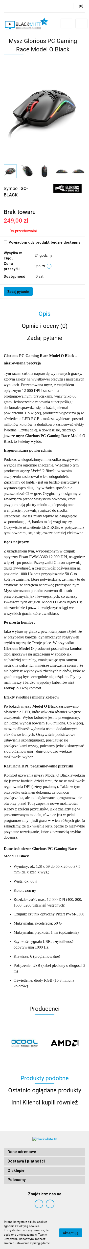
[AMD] (64, 1043)
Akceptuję (71, 1233)
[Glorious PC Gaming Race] (67, 188)
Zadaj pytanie (18, 292)
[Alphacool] (24, 1043)
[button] (44, 1152)
